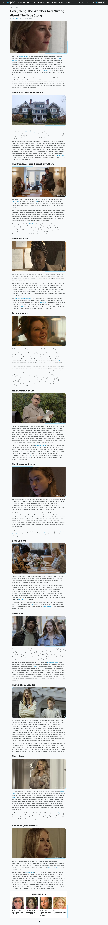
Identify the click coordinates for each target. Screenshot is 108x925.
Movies (29, 2)
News (68, 2)
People (32, 605)
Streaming (40, 2)
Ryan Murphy (47, 70)
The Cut (31, 224)
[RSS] (93, 2)
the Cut (35, 666)
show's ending (52, 867)
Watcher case (22, 599)
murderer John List (41, 445)
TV (34, 2)
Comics (54, 2)
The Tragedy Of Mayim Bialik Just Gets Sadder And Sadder (18, 912)
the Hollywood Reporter (47, 532)
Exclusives (21, 2)
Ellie (37, 201)
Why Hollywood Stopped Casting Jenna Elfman (59, 912)
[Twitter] (82, 2)
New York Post (60, 155)
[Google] (90, 2)
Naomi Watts (16, 201)
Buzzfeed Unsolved (52, 662)
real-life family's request (29, 132)
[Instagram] (85, 2)
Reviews (61, 2)
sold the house (29, 872)
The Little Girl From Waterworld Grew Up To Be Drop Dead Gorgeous (45, 913)
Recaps (48, 2)
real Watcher (43, 78)
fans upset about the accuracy (24, 298)
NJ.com (30, 455)
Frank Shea (43, 302)
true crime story (24, 56)
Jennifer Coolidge (55, 813)
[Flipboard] (88, 2)
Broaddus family (48, 607)
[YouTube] (80, 2)
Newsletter (101, 2)
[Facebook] (77, 2)
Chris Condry (15, 18)
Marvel (18, 7)
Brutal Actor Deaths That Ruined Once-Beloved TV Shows (31, 912)
